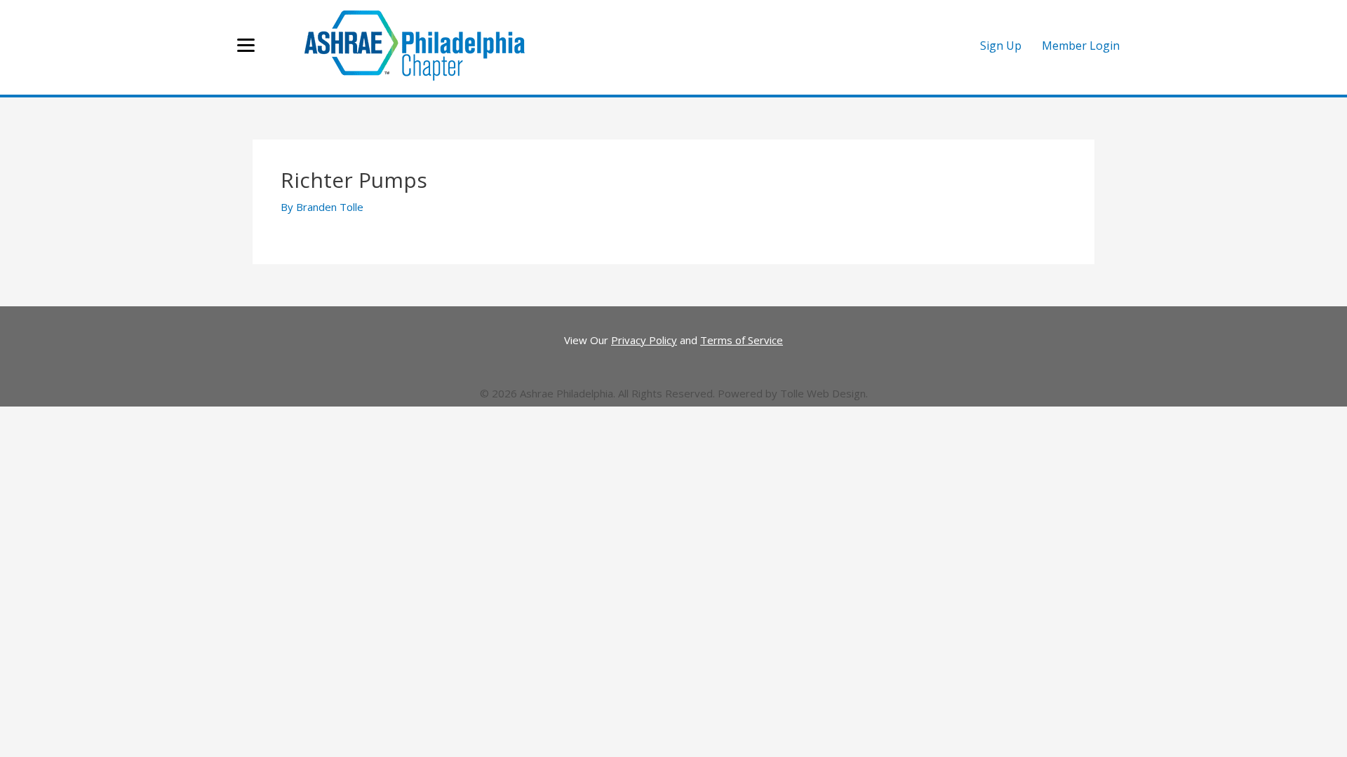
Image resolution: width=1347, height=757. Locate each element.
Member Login (1081, 45)
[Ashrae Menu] (246, 45)
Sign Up (1000, 45)
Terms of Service (741, 340)
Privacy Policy (644, 340)
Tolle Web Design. (824, 393)
